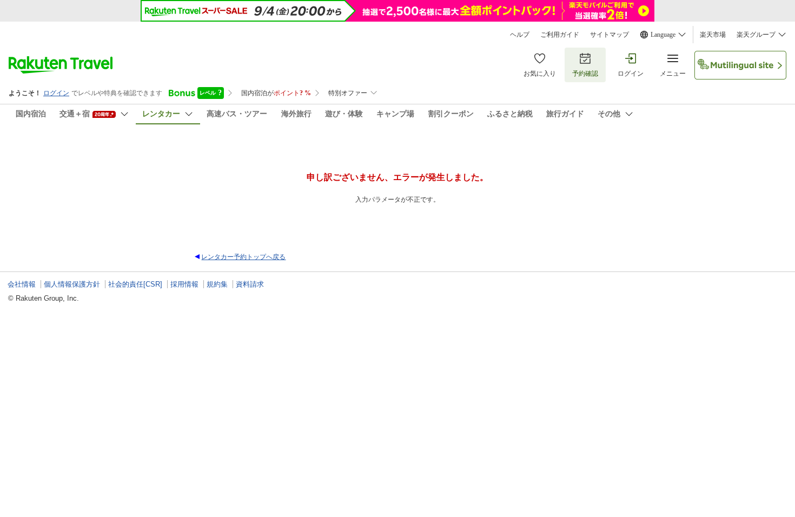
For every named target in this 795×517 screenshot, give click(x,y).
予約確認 (585, 73)
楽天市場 (713, 34)
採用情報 (184, 284)
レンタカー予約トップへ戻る (243, 257)
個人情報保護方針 (72, 284)
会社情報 (22, 284)
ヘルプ (519, 34)
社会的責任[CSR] (135, 284)
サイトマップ (609, 34)
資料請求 (250, 284)
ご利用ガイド (559, 34)
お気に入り (540, 73)
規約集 (217, 284)
